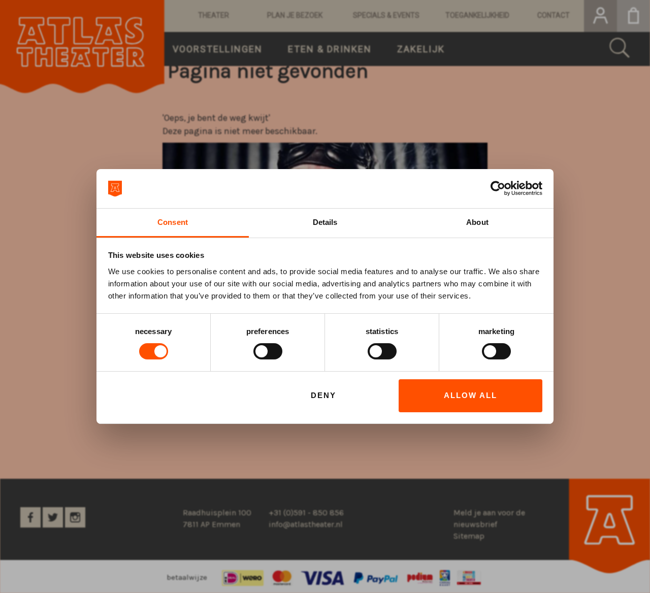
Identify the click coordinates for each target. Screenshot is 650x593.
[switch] (267, 351)
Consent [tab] (172, 222)
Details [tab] (325, 222)
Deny (323, 395)
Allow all (470, 395)
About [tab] (477, 222)
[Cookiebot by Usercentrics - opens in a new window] (497, 188)
